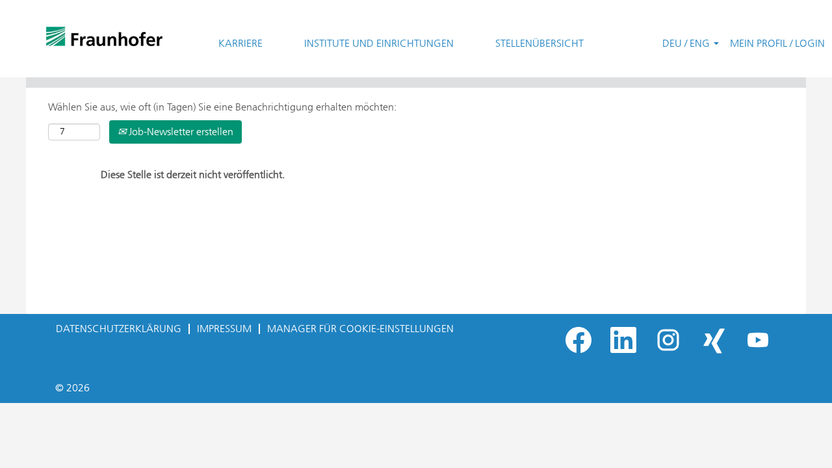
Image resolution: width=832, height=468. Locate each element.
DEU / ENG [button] (687, 43)
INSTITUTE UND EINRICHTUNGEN (379, 43)
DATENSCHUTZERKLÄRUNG (118, 328)
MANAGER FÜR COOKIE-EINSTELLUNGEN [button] (360, 328)
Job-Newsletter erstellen (179, 131)
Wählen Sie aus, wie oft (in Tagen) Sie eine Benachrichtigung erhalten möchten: (222, 107)
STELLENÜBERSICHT (539, 43)
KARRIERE (240, 43)
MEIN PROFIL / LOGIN (777, 43)
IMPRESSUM (224, 328)
